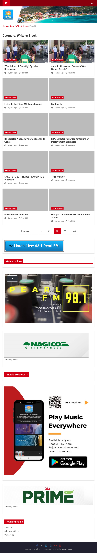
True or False (58, 176)
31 (49, 231)
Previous (25, 231)
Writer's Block (10, 60)
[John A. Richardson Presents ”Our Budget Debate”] (71, 51)
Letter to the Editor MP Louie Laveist (23, 104)
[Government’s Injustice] (25, 200)
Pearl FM (24, 73)
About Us (8, 527)
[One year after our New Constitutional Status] (71, 200)
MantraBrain (67, 549)
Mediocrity (56, 104)
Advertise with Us (11, 531)
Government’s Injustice (16, 214)
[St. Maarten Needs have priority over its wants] (25, 124)
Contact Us (9, 535)
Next (74, 231)
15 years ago (12, 108)
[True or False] (71, 162)
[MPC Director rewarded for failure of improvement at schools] (71, 124)
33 (65, 231)
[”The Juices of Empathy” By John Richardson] (25, 51)
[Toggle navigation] (13, 3)
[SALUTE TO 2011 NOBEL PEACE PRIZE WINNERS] (25, 162)
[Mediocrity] (71, 89)
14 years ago (12, 73)
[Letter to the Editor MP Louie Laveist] (25, 89)
